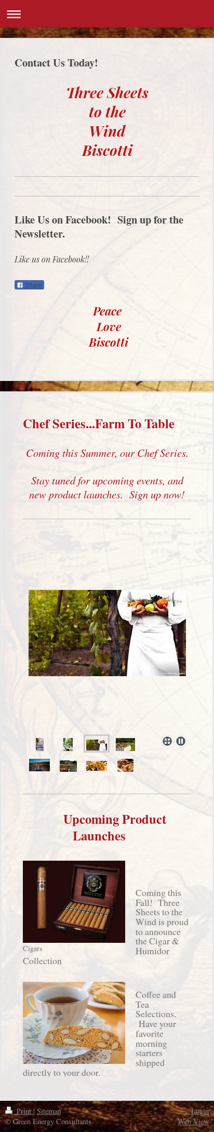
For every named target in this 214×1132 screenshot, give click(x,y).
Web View (193, 1121)
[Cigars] (74, 902)
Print (24, 1111)
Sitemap (49, 1111)
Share (32, 285)
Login (200, 1111)
